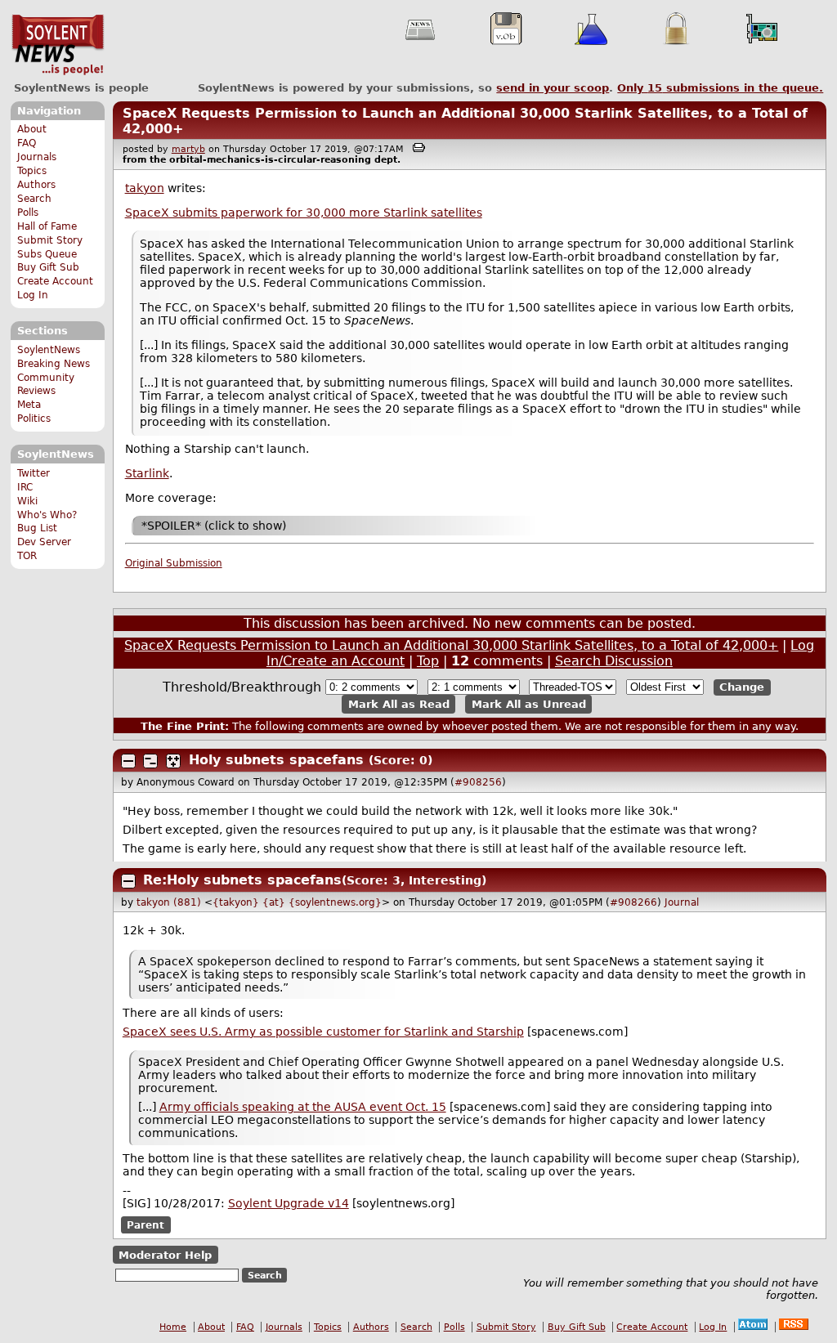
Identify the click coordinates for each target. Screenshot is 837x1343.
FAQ (26, 143)
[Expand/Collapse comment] (128, 761)
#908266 (633, 902)
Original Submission (173, 563)
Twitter (33, 473)
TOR (27, 556)
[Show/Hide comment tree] (150, 761)
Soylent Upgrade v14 (288, 1203)
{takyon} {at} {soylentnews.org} (297, 902)
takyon (144, 188)
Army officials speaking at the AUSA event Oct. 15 (302, 1106)
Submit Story (50, 240)
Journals (36, 157)
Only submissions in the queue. (720, 88)
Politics (34, 418)
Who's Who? (47, 515)
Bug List (37, 528)
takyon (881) (169, 902)
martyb (188, 149)
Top (428, 661)
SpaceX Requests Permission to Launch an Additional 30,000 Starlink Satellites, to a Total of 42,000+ (451, 645)
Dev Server (44, 542)
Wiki (27, 501)
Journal (682, 902)
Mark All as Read (399, 704)
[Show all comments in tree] (173, 761)
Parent (145, 1224)
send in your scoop (552, 88)
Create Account (55, 281)
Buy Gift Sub (48, 267)
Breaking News (53, 363)
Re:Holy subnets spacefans (242, 880)
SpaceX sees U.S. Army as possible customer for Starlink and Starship (323, 1031)
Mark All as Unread (529, 704)
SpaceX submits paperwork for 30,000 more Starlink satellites (303, 212)
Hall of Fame (47, 226)
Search (34, 198)
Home (172, 1327)
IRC (25, 487)
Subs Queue (47, 254)
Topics (32, 171)
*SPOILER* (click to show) (213, 525)
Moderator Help (165, 1255)
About (32, 129)
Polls (27, 212)
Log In (32, 295)
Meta (29, 404)
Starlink (147, 473)
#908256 (478, 782)
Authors (36, 184)
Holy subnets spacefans (276, 760)
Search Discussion (614, 661)
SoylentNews (58, 45)
